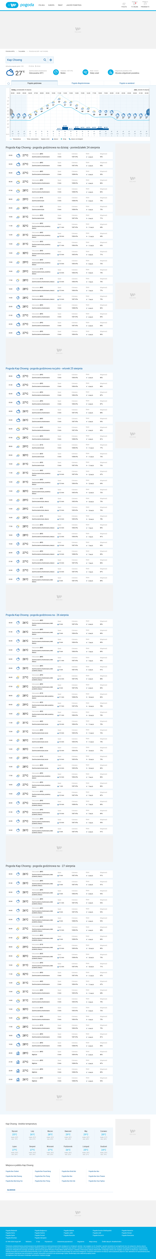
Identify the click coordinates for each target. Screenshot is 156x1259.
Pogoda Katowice (127, 1230)
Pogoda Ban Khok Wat (69, 1171)
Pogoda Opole (10, 1235)
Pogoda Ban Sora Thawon (97, 1176)
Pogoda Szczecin (98, 1235)
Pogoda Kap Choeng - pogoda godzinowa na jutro (33, 368)
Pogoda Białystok (11, 1230)
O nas (38, 1241)
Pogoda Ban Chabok (12, 1171)
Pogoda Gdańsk (69, 1230)
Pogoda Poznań (40, 1235)
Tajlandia (21, 51)
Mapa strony (93, 1241)
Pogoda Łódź (97, 1233)
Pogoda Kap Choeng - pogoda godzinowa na (30, 615)
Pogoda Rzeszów (69, 1235)
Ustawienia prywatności (65, 1241)
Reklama (28, 1241)
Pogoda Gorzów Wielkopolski (102, 1230)
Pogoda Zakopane (40, 1238)
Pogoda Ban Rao (94, 1171)
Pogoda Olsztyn (127, 1233)
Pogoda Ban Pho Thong (42, 1176)
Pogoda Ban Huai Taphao (97, 1181)
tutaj (48, 1255)
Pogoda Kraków (40, 1233)
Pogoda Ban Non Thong (42, 1181)
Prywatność (48, 1241)
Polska (42, 5)
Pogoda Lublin (68, 1233)
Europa (51, 5)
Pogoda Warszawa (128, 1235)
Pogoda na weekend (127, 83)
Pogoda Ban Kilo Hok (68, 1181)
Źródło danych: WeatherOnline (111, 1241)
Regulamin (80, 1241)
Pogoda (27, 5)
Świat (60, 5)
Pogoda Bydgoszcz (41, 1230)
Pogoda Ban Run (67, 1176)
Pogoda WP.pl (10, 51)
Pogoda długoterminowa (81, 83)
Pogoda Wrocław (11, 1238)
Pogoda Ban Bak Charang (14, 1176)
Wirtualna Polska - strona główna (12, 5)
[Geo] (51, 60)
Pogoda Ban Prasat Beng (43, 1171)
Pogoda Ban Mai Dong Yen (14, 1181)
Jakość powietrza (73, 5)
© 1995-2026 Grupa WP (13, 1241)
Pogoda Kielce (10, 1233)
